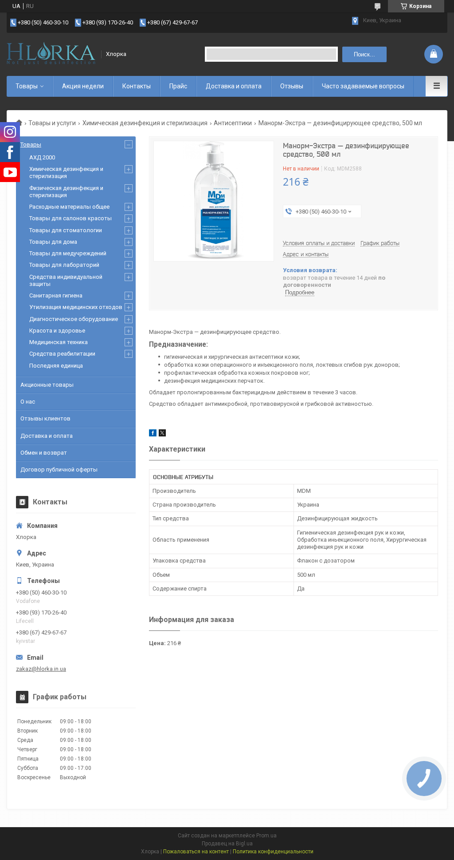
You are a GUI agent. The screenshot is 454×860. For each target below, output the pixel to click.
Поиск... (364, 54)
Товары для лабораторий (64, 265)
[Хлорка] (51, 54)
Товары (27, 86)
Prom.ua (266, 835)
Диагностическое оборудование (73, 319)
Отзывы (291, 86)
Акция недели (83, 86)
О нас (27, 401)
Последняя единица (56, 365)
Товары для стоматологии (65, 230)
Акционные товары (47, 384)
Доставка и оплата (234, 86)
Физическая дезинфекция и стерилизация (66, 191)
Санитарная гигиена (55, 295)
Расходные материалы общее (69, 206)
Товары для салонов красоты (70, 218)
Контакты (136, 86)
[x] (162, 434)
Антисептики (233, 123)
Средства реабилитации (62, 353)
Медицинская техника (58, 342)
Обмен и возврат (43, 452)
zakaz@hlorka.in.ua (41, 669)
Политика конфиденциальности (273, 851)
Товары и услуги (52, 123)
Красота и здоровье (57, 330)
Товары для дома (53, 241)
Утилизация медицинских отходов (75, 307)
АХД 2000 (42, 157)
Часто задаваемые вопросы (363, 86)
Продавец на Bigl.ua (227, 843)
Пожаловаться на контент (196, 851)
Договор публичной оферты (59, 469)
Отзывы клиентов (45, 418)
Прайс (178, 86)
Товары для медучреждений (67, 253)
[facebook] (153, 434)
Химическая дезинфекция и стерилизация (144, 123)
